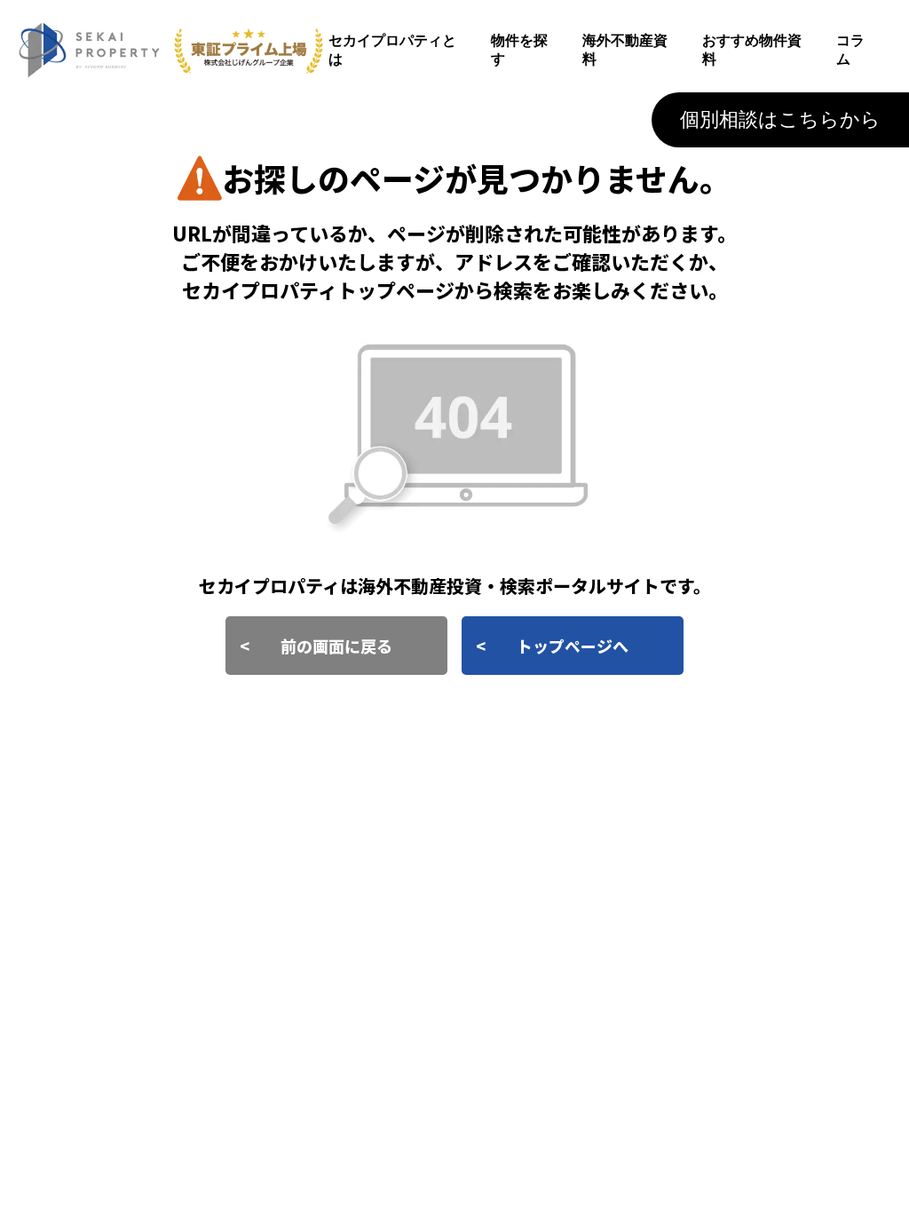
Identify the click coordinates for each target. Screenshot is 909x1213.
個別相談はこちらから (780, 119)
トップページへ (572, 645)
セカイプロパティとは (392, 50)
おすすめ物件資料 (752, 50)
